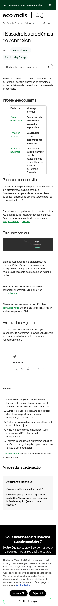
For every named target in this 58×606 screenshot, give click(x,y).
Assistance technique (19, 481)
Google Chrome (11, 221)
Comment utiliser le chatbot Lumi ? (24, 489)
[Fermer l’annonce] (50, 5)
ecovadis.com (10, 293)
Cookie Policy (23, 585)
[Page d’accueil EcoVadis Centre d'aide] (15, 15)
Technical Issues (20, 50)
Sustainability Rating (15, 57)
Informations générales (47, 23)
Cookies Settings (28, 601)
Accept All (18, 593)
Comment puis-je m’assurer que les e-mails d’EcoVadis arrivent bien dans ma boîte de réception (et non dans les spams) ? (26, 499)
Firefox (26, 221)
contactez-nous (11, 307)
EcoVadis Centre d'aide (17, 23)
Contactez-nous (11, 453)
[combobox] (26, 67)
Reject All (38, 593)
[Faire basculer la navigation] (49, 15)
